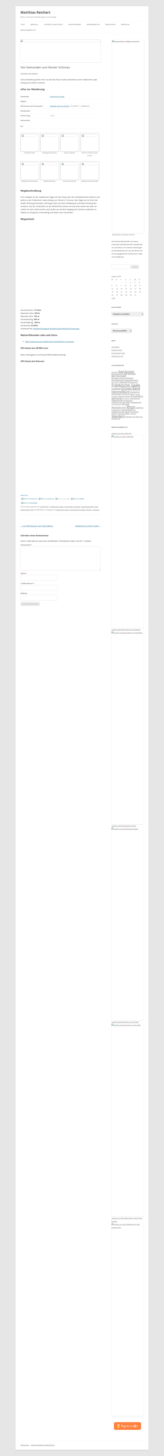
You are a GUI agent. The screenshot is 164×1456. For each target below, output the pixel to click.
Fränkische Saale (57, 507)
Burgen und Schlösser (122, 378)
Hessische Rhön (128, 394)
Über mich (34, 24)
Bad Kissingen (130, 373)
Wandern (118, 416)
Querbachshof (116, 404)
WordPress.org (117, 356)
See (134, 410)
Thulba (114, 413)
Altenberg (114, 372)
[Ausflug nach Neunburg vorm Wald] (127, 1025)
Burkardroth (117, 380)
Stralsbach (134, 412)
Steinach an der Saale (120, 411)
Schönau (96, 510)
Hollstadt (114, 396)
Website (23, 593)
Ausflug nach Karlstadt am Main (123, 826)
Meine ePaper (110, 24)
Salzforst (140, 407)
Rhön (130, 406)
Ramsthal (125, 404)
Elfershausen (132, 382)
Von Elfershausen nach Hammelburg (36, 526)
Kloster (89, 510)
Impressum (125, 24)
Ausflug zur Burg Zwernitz (121, 433)
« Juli (113, 298)
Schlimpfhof (116, 410)
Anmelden (115, 347)
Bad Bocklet (126, 371)
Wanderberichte (93, 24)
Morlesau (126, 398)
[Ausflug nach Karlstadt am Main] (127, 829)
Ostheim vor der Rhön (120, 402)
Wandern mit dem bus (134, 417)
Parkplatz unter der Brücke (59, 106)
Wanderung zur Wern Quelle (88, 526)
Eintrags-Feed (116, 350)
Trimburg (133, 414)
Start (22, 24)
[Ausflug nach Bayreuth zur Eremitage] (127, 633)
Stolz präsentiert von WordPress (42, 1445)
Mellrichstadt (117, 398)
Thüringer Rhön (123, 413)
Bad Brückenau (117, 374)
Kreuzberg (137, 396)
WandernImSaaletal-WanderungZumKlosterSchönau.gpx (56, 328)
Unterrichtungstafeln (53, 24)
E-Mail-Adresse (27, 583)
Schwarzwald (127, 409)
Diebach (123, 382)
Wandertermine (74, 24)
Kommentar (26, 545)
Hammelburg (120, 392)
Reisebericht (118, 407)
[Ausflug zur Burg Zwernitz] (127, 436)
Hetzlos (137, 394)
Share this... (24, 495)
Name (23, 573)
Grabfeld (116, 388)
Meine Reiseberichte (28, 30)
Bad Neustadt (118, 375)
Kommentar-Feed (118, 353)
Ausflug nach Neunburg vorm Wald (125, 1022)
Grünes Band (130, 388)
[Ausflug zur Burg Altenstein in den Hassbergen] (127, 1227)
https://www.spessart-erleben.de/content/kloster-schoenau (49, 341)
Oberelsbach (135, 398)
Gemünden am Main (57, 97)
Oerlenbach (128, 400)
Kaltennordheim (124, 396)
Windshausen (115, 419)
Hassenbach (116, 394)
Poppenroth (136, 402)
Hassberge (135, 392)
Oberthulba (117, 400)
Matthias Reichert (35, 12)
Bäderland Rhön (131, 380)
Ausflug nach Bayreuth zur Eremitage (125, 629)
